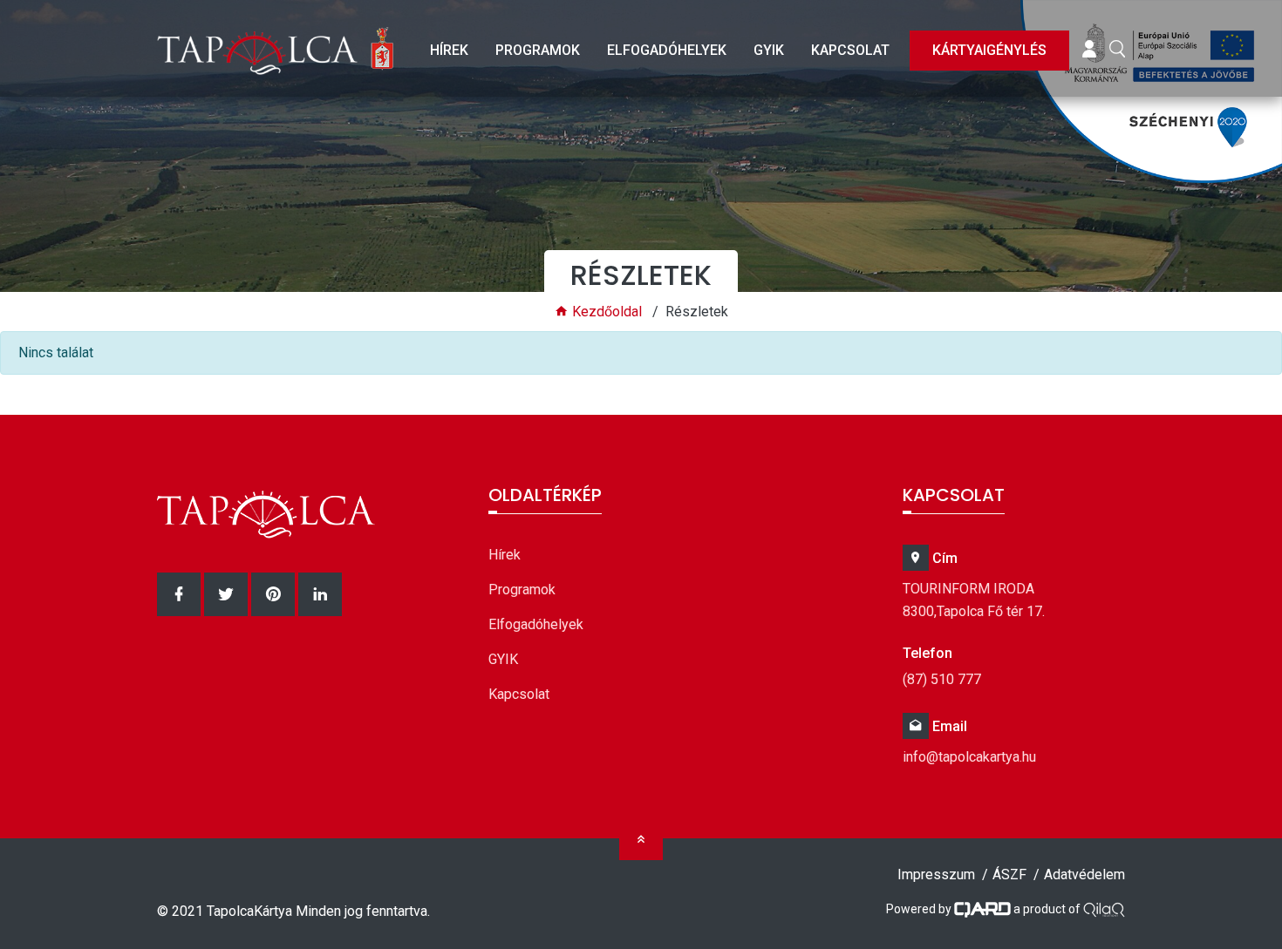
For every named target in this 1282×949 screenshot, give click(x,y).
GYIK (769, 50)
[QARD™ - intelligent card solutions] (982, 908)
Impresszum (936, 874)
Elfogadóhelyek (666, 50)
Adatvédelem (1084, 874)
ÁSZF (1009, 874)
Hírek (449, 50)
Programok (537, 50)
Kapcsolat (850, 50)
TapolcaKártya (249, 911)
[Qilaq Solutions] (1104, 908)
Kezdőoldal (605, 311)
